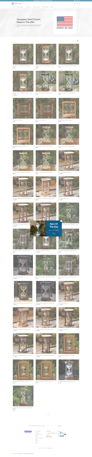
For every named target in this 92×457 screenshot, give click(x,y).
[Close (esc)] (61, 221)
